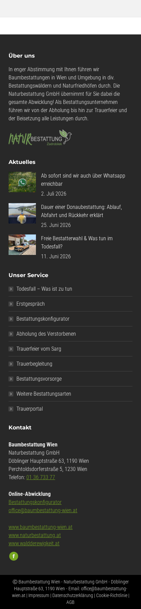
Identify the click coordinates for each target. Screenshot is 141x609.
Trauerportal (29, 409)
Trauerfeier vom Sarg (38, 349)
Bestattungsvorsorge (39, 379)
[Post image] (22, 182)
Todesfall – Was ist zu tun (44, 289)
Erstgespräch (30, 304)
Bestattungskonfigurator (42, 319)
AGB (70, 602)
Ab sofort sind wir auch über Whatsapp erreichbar (83, 179)
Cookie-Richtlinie (111, 595)
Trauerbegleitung (34, 364)
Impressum (38, 595)
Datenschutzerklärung (72, 595)
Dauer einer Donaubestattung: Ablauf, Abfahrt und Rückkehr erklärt (81, 211)
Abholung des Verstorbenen (46, 334)
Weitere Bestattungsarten (43, 394)
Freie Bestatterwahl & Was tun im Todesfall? (77, 242)
